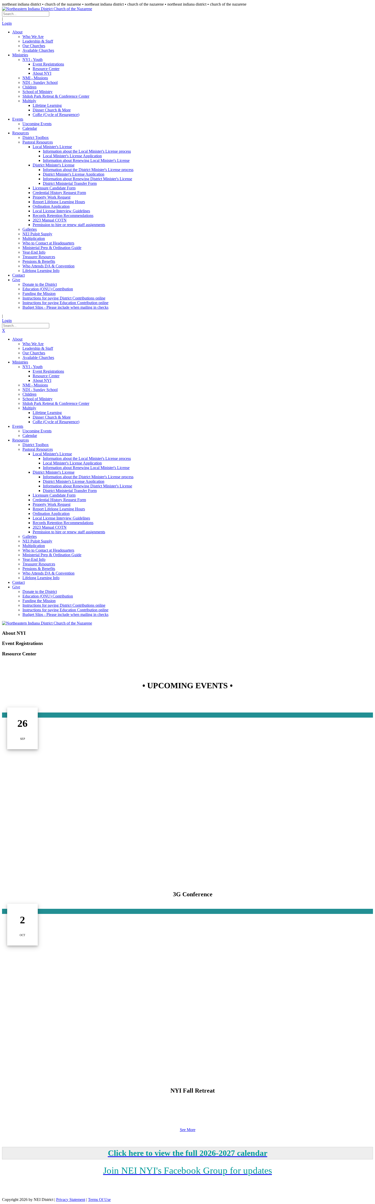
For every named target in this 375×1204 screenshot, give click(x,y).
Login (7, 23)
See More (187, 1130)
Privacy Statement (70, 1199)
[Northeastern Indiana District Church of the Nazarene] (47, 9)
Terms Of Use (99, 1199)
